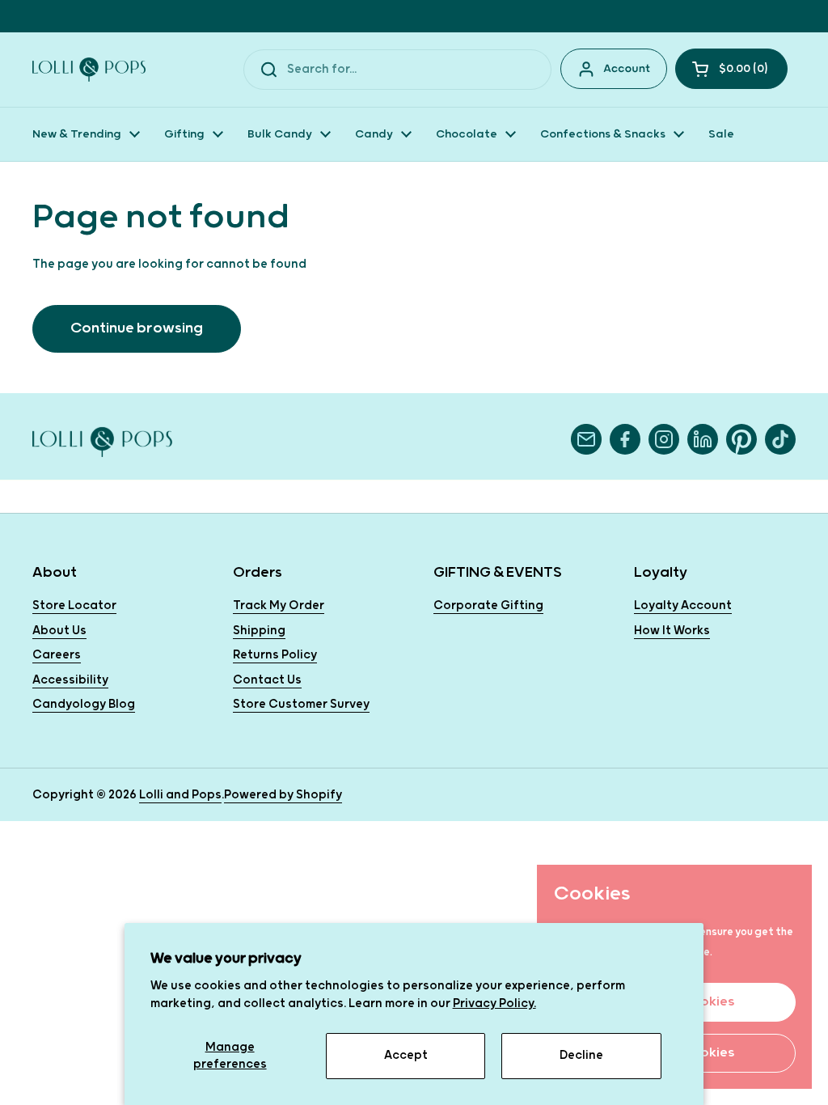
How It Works (672, 630)
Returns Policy (275, 655)
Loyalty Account (683, 605)
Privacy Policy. (494, 1003)
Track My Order (278, 605)
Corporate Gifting (488, 605)
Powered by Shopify (283, 795)
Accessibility (70, 680)
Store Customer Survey (301, 704)
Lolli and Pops (180, 795)
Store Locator (74, 605)
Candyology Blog (83, 704)
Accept (406, 1055)
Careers (56, 655)
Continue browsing (136, 328)
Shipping (259, 630)
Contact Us (267, 680)
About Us (59, 630)
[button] (731, 69)
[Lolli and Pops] (89, 69)
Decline (581, 1055)
